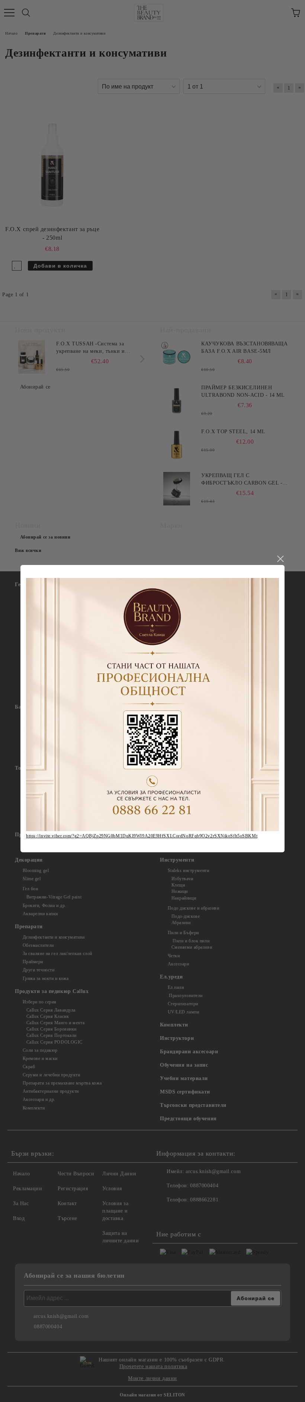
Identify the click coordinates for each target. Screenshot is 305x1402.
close (280, 559)
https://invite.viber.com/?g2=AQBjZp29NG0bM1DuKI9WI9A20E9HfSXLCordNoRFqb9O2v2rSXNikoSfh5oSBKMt (141, 836)
